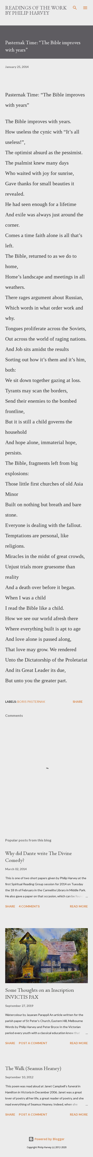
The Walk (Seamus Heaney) (33, 1068)
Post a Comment (33, 1043)
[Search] (74, 7)
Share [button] (78, 701)
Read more (79, 906)
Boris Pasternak (31, 701)
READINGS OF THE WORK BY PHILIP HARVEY (36, 10)
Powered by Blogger (49, 1139)
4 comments (29, 906)
